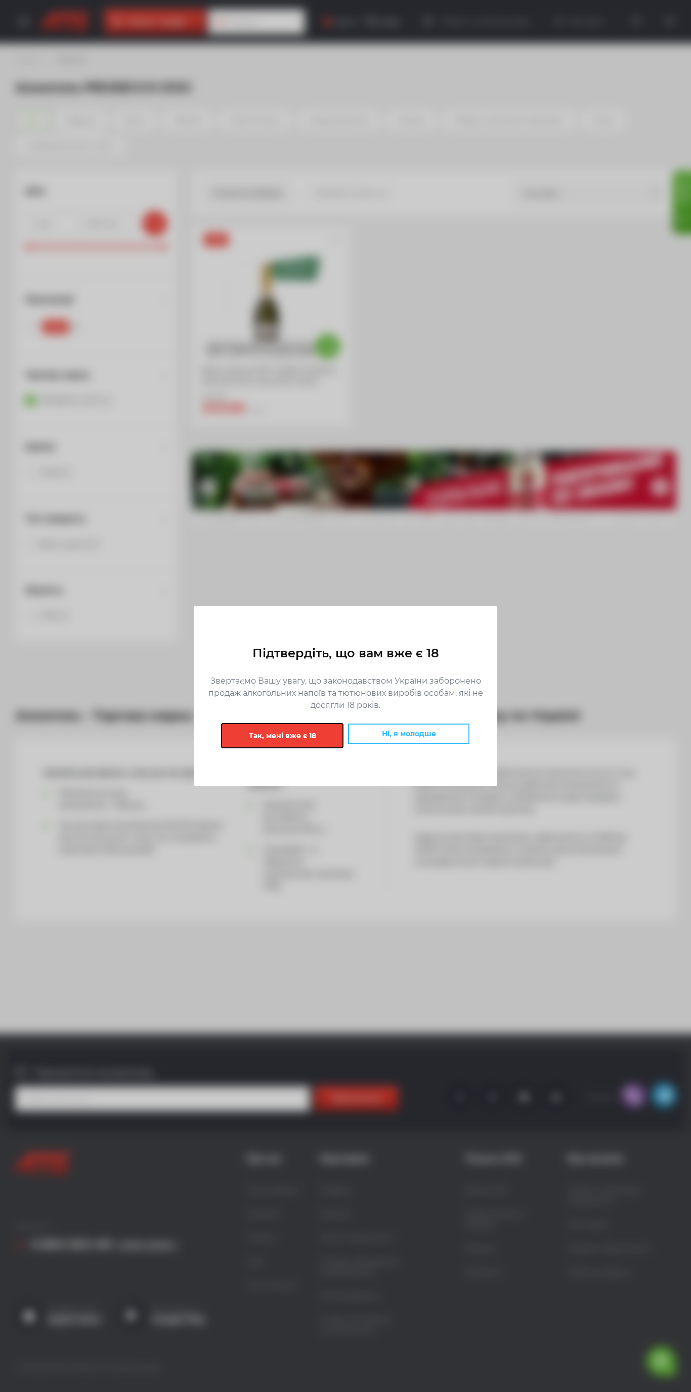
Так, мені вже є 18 (282, 735)
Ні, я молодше (409, 733)
